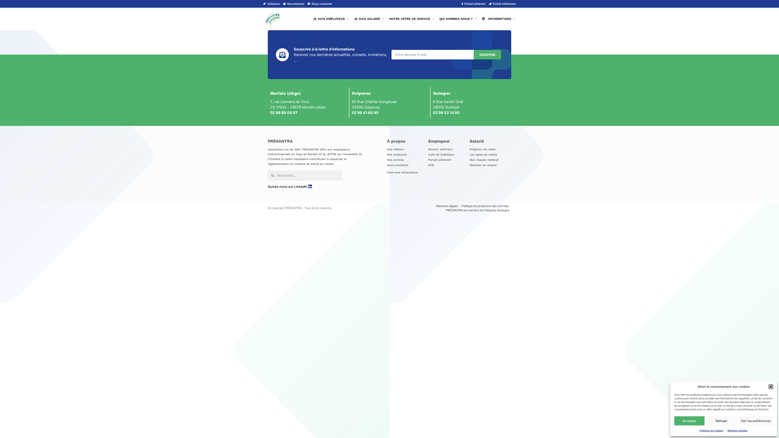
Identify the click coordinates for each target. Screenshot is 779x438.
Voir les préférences (756, 421)
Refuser (721, 421)
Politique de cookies (711, 430)
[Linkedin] (310, 187)
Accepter (689, 421)
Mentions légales (737, 430)
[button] (771, 387)
